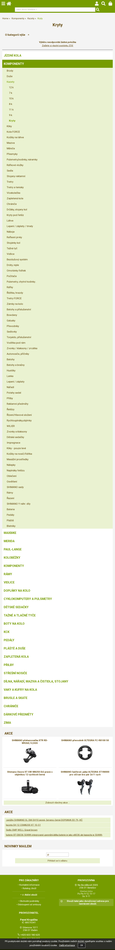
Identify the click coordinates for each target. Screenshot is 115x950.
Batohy (11, 359)
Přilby (10, 398)
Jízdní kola (12, 55)
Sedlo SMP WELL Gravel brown (21, 830)
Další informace (67, 945)
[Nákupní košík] (112, 4)
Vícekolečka (13, 192)
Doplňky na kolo (17, 590)
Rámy (10, 492)
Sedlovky (12, 331)
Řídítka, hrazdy (15, 292)
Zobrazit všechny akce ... (57, 802)
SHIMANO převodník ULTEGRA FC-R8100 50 (85, 740)
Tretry (10, 181)
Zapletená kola (15, 198)
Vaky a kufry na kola (20, 689)
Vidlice (10, 253)
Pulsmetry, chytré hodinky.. (21, 281)
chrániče (11, 706)
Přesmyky (12, 153)
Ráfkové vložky (15, 165)
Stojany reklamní (16, 176)
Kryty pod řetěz (15, 215)
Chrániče (12, 203)
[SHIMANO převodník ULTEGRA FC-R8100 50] (85, 752)
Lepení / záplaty (15, 381)
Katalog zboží (29, 888)
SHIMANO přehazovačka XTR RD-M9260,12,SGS (30, 741)
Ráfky (10, 287)
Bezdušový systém (17, 259)
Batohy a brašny (16, 364)
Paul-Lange (13, 549)
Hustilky (11, 370)
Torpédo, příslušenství (19, 337)
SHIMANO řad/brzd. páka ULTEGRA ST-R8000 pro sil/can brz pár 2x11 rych (85, 773)
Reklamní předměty (17, 403)
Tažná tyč (12, 248)
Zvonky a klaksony (17, 431)
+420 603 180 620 (30, 934)
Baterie (11, 509)
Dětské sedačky (15, 437)
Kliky (9, 126)
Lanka (10, 376)
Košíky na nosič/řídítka (19, 453)
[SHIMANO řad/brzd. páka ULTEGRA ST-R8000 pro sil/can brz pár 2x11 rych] (85, 786)
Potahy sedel (14, 392)
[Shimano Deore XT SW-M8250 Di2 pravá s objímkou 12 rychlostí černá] (29, 786)
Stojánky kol (13, 242)
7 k (10, 92)
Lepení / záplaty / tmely (20, 226)
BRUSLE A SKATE (15, 698)
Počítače (12, 276)
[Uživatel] (98, 4)
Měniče (11, 148)
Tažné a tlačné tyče (20, 615)
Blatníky (11, 525)
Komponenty (14, 64)
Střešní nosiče (15, 673)
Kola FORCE (13, 131)
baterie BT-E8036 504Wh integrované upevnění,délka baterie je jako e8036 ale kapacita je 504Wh (54, 835)
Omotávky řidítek (16, 270)
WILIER (11, 426)
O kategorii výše (15, 34)
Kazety (10, 81)
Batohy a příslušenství (19, 309)
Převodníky (13, 326)
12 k (11, 87)
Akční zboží (31, 894)
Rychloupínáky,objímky (19, 420)
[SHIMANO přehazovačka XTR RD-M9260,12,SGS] (29, 755)
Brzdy (10, 70)
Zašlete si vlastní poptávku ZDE (57, 45)
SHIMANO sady (15, 487)
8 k (10, 103)
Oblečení (11, 475)
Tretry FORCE (14, 298)
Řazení (10, 498)
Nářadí (10, 387)
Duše (9, 76)
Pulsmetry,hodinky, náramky (22, 159)
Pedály (10, 514)
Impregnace (13, 442)
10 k (11, 98)
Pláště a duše (14, 648)
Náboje (11, 231)
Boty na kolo (14, 623)
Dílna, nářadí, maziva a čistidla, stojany (36, 681)
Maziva (11, 142)
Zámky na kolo (15, 303)
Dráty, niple (13, 264)
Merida (9, 541)
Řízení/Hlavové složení (19, 414)
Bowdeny (12, 314)
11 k (11, 109)
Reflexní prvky (14, 237)
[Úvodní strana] (10, 4)
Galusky (11, 320)
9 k (10, 115)
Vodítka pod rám (16, 342)
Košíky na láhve (15, 137)
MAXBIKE (10, 533)
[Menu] (3, 3)
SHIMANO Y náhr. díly (18, 503)
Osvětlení (12, 481)
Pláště (10, 520)
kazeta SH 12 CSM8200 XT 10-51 (23, 825)
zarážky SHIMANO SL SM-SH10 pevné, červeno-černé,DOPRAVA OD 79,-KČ (44, 820)
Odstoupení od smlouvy (29, 904)
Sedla (10, 170)
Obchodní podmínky (29, 901)
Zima (7, 722)
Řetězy (10, 409)
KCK (6, 632)
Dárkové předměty (18, 714)
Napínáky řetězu (16, 470)
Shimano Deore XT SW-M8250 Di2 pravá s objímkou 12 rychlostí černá (30, 773)
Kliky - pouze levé (16, 448)
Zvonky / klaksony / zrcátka (22, 348)
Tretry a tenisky (15, 187)
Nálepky (11, 464)
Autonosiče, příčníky (18, 353)
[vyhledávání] (104, 4)
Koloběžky (12, 557)
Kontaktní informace (29, 885)
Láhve (10, 220)
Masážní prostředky (17, 459)
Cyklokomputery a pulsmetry (28, 599)
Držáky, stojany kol (17, 209)
